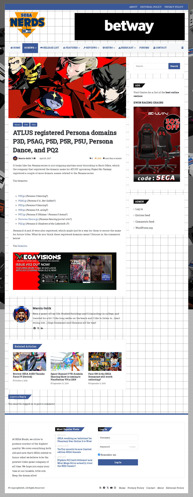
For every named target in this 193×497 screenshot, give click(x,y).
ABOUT (133, 6)
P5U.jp (21, 214)
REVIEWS (91, 47)
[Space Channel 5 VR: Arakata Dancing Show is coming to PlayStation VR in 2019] (67, 361)
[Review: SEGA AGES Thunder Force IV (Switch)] (29, 361)
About (160, 487)
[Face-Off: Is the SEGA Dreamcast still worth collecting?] (105, 361)
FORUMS (144, 47)
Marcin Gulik (24, 158)
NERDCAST (127, 47)
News (17, 124)
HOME (16, 47)
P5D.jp (21, 205)
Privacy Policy (136, 487)
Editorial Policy (175, 487)
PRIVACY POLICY (174, 6)
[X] (38, 328)
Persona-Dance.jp (28, 219)
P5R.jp (21, 209)
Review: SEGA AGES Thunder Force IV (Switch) (29, 375)
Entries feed (142, 215)
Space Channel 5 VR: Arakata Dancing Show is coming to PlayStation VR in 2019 (67, 376)
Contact (150, 487)
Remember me (108, 454)
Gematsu (22, 245)
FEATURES (71, 47)
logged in (27, 403)
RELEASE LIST (51, 47)
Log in (139, 209)
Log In (118, 462)
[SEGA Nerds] (27, 25)
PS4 (34, 124)
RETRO (109, 47)
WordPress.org (144, 227)
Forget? (133, 446)
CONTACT (161, 47)
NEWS (30, 47)
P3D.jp (21, 195)
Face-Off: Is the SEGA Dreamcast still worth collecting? (100, 376)
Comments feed (144, 221)
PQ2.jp (21, 223)
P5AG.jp (22, 200)
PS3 (26, 124)
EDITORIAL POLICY (150, 6)
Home (122, 487)
